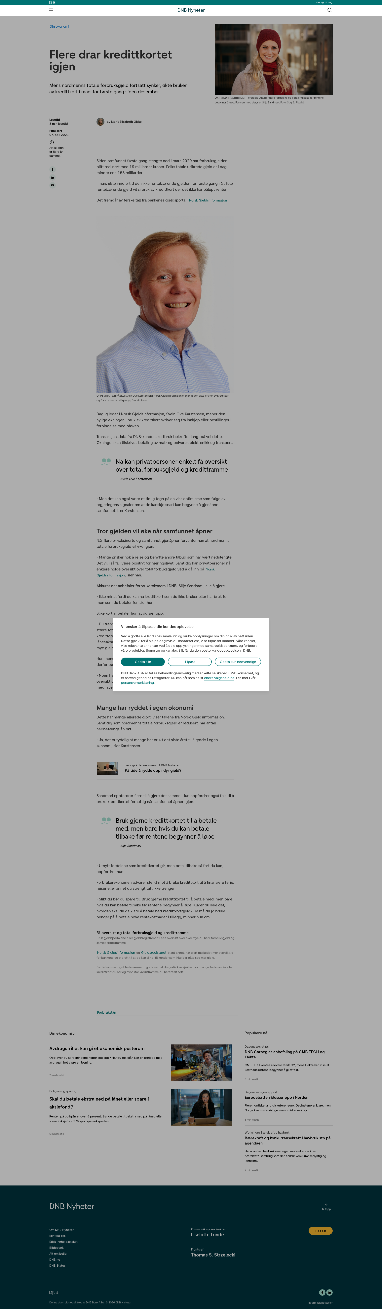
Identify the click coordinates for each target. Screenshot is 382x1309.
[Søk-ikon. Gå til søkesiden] (329, 10)
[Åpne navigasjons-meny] (51, 10)
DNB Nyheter (191, 10)
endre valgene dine (219, 678)
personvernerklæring (137, 682)
